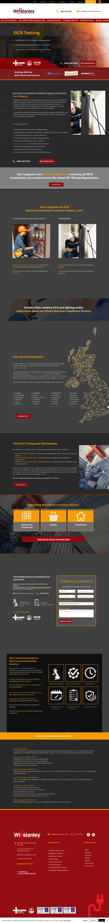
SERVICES (88, 852)
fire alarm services (36, 374)
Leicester (36, 399)
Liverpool (18, 399)
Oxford (73, 403)
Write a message (64, 608)
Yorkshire (74, 401)
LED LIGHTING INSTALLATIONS (58, 867)
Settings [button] (85, 920)
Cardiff (35, 403)
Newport (74, 395)
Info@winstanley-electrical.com (25, 593)
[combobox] (76, 603)
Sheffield (36, 393)
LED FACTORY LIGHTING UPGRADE (58, 870)
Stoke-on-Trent (39, 397)
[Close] (107, 920)
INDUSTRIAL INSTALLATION (57, 850)
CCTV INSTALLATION (55, 864)
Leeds (17, 401)
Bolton (55, 399)
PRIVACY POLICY (89, 866)
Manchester (19, 397)
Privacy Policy (67, 920)
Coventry (36, 401)
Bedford (18, 403)
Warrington (75, 399)
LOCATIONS (88, 855)
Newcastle (56, 397)
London (18, 393)
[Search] (94, 11)
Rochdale (74, 397)
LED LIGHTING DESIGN (55, 862)
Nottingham (57, 393)
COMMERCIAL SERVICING (56, 853)
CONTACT (87, 860)
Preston (55, 401)
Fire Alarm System (21, 144)
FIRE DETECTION (53, 859)
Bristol (35, 395)
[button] (52, 2)
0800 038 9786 (70, 63)
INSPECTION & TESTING (55, 856)
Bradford (56, 395)
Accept (101, 920)
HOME (86, 850)
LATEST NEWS (89, 863)
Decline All (93, 920)
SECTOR (87, 858)
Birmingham (19, 395)
